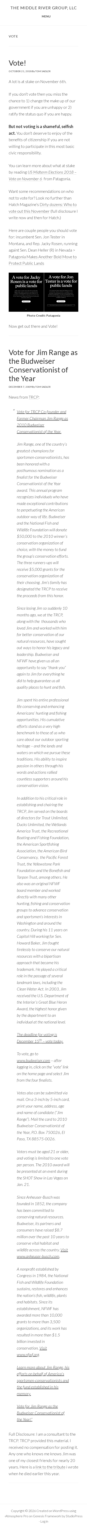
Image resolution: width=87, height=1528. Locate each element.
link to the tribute (50, 1466)
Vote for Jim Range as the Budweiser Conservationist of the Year (43, 365)
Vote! (17, 62)
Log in (44, 1521)
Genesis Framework (47, 1516)
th (40, 1040)
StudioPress (74, 1516)
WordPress (61, 1511)
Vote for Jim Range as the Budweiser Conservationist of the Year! (41, 1413)
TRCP (34, 397)
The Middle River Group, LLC (43, 7)
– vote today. (52, 1041)
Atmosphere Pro (16, 1516)
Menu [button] (46, 16)
